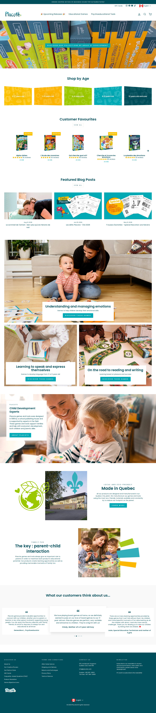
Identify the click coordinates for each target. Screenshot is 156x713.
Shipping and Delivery (49, 667)
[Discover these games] (78, 281)
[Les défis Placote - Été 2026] (78, 205)
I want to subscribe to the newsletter (130, 673)
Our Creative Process (11, 667)
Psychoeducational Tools (103, 14)
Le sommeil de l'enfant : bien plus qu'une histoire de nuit (28, 226)
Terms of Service (47, 676)
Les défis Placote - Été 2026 (78, 225)
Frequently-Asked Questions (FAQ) (15, 676)
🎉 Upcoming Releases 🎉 (53, 14)
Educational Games (78, 14)
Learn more (118, 505)
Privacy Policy (46, 673)
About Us (7, 664)
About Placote (20, 435)
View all (78, 125)
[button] (17, 158)
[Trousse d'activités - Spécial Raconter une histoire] (128, 205)
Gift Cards (119, 6)
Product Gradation (10, 679)
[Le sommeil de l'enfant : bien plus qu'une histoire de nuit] (28, 205)
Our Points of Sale (10, 670)
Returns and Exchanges (50, 670)
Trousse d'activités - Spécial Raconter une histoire (128, 225)
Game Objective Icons (11, 682)
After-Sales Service (48, 664)
